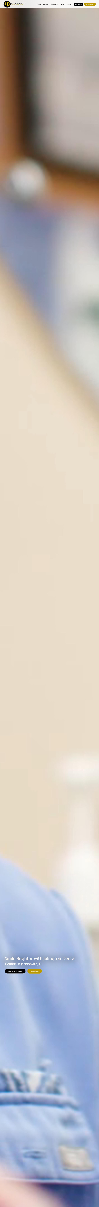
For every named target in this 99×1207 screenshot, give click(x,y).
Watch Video (35, 971)
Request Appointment (15, 971)
